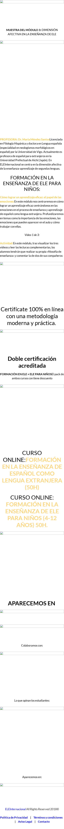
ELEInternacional (15, 809)
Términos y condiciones (48, 817)
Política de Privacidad (14, 817)
